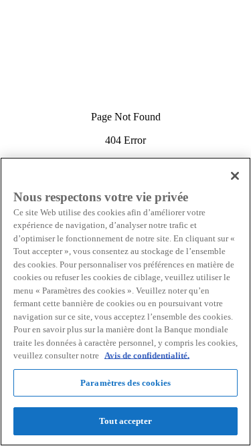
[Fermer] (235, 176)
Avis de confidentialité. (146, 355)
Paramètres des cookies (125, 383)
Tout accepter (125, 421)
